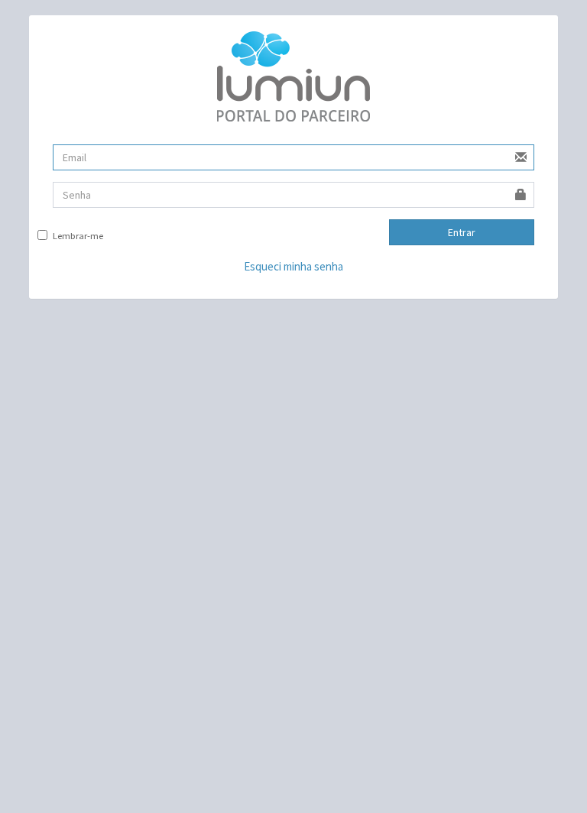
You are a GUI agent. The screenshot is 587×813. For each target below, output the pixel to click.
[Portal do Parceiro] (293, 76)
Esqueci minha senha (293, 266)
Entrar (461, 232)
